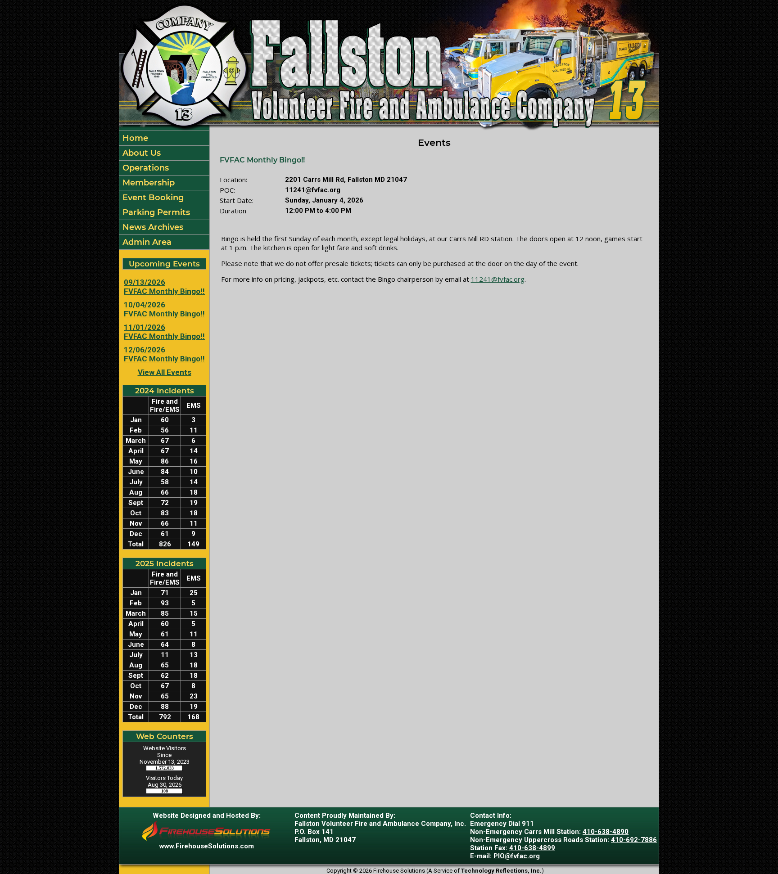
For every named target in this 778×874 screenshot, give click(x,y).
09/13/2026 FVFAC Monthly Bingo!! (164, 287)
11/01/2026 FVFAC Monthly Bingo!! (164, 332)
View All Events (164, 372)
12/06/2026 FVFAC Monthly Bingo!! (164, 354)
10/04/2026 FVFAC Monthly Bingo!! (164, 309)
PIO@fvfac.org (516, 856)
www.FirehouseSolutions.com (206, 846)
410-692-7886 (634, 840)
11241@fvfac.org (498, 279)
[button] (164, 153)
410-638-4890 (606, 832)
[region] (164, 190)
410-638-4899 (532, 848)
